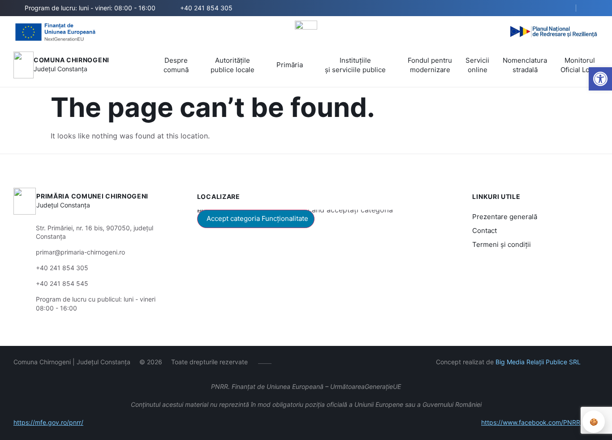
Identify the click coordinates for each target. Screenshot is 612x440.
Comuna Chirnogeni (71, 60)
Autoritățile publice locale (232, 65)
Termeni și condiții (501, 244)
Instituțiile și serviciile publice (355, 65)
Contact (484, 230)
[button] (600, 79)
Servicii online (477, 65)
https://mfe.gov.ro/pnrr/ (48, 422)
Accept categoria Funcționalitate (257, 218)
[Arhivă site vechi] (593, 8)
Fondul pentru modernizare (430, 65)
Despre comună (176, 65)
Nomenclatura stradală (525, 65)
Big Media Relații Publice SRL (538, 362)
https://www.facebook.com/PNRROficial (540, 422)
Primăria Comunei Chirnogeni (92, 196)
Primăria (289, 64)
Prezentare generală (504, 216)
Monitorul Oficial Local (579, 65)
